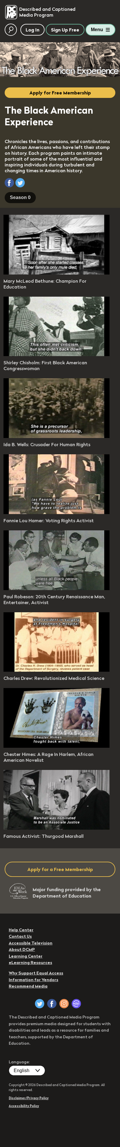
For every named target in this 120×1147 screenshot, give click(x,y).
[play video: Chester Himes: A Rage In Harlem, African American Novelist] (56, 746)
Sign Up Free (65, 30)
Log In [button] (32, 30)
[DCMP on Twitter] (39, 1003)
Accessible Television (30, 943)
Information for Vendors (33, 979)
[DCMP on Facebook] (52, 1003)
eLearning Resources (30, 962)
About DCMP (22, 949)
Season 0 (20, 197)
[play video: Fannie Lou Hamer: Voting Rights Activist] (56, 512)
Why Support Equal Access (36, 973)
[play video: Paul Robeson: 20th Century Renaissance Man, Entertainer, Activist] (56, 588)
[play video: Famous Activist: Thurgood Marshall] (56, 828)
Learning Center (26, 956)
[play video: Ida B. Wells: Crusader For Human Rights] (56, 436)
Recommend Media (28, 986)
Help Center (21, 930)
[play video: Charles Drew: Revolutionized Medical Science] (56, 670)
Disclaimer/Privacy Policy (29, 1098)
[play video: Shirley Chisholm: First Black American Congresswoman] (56, 354)
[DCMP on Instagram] (64, 1003)
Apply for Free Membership (60, 93)
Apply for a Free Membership (60, 869)
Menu (97, 29)
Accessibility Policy (24, 1106)
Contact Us (20, 936)
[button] (9, 182)
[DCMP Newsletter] (76, 1003)
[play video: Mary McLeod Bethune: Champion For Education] (56, 273)
